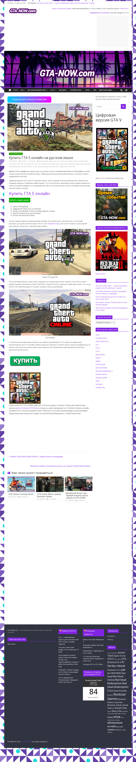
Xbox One (116, 711)
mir (58, 161)
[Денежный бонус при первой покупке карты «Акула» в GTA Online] (78, 478)
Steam (109, 711)
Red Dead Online (65, 8)
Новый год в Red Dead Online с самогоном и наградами (35, 456)
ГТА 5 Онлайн (42, 164)
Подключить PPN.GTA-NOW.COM (29, 99)
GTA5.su (110, 640)
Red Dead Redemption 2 (37, 90)
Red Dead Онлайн (118, 690)
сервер (111, 729)
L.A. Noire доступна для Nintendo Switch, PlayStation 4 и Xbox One (93, 658)
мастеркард (12, 166)
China (97, 335)
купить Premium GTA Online (26, 408)
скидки (124, 730)
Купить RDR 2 (101, 274)
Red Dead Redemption (116, 681)
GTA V (98, 351)
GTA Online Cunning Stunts (20, 494)
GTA (21, 90)
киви (61, 164)
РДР (115, 714)
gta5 (40, 161)
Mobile (98, 361)
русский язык (51, 166)
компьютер (71, 164)
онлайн (29, 166)
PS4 (119, 670)
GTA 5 (52, 90)
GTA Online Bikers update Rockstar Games (49, 495)
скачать (118, 730)
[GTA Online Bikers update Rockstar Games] (50, 478)
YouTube (125, 711)
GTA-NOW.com (12, 630)
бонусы (124, 713)
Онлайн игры (75, 90)
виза (28, 164)
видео (110, 717)
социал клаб (63, 166)
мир (18, 166)
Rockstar (110, 695)
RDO (109, 673)
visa (25, 164)
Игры (87, 90)
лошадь (117, 720)
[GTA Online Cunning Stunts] (21, 478)
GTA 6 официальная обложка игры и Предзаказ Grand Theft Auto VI (68, 680)
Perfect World (100, 364)
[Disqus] (49, 534)
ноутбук (23, 166)
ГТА (32, 164)
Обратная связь (105, 90)
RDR (113, 673)
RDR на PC (125, 8)
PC (60, 161)
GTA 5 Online (117, 659)
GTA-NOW (23, 161)
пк (33, 166)
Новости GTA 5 (69, 631)
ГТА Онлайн (51, 164)
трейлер (109, 732)
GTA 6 (15, 90)
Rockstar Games (73, 161)
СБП (57, 166)
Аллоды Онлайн (101, 378)
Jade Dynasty (100, 355)
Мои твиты (11, 644)
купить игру (79, 164)
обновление (115, 722)
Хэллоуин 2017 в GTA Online (93, 664)
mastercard (52, 161)
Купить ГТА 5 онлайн (29, 193)
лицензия (87, 164)
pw (123, 669)
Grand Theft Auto (112, 653)
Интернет (99, 384)
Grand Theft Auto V (16, 154)
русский (43, 166)
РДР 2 (119, 714)
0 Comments (31, 161)
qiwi (63, 161)
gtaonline (45, 161)
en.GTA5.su (111, 636)
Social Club (19, 164)
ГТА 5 (35, 164)
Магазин (62, 90)
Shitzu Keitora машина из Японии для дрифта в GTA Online (57, 3)
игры (122, 717)
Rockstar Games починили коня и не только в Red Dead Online (61, 466)
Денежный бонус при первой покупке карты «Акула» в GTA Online (77, 495)
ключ (65, 164)
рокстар (37, 166)
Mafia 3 (98, 358)
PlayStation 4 (112, 670)
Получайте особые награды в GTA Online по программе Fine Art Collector (68, 672)
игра (57, 164)
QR (66, 161)
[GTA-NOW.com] (68, 52)
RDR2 (118, 673)
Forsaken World (101, 338)
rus (113, 708)
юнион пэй (71, 166)
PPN (95, 90)
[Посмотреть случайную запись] (126, 90)
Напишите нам (53, 224)
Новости (55, 8)
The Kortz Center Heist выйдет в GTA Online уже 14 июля (68, 649)
